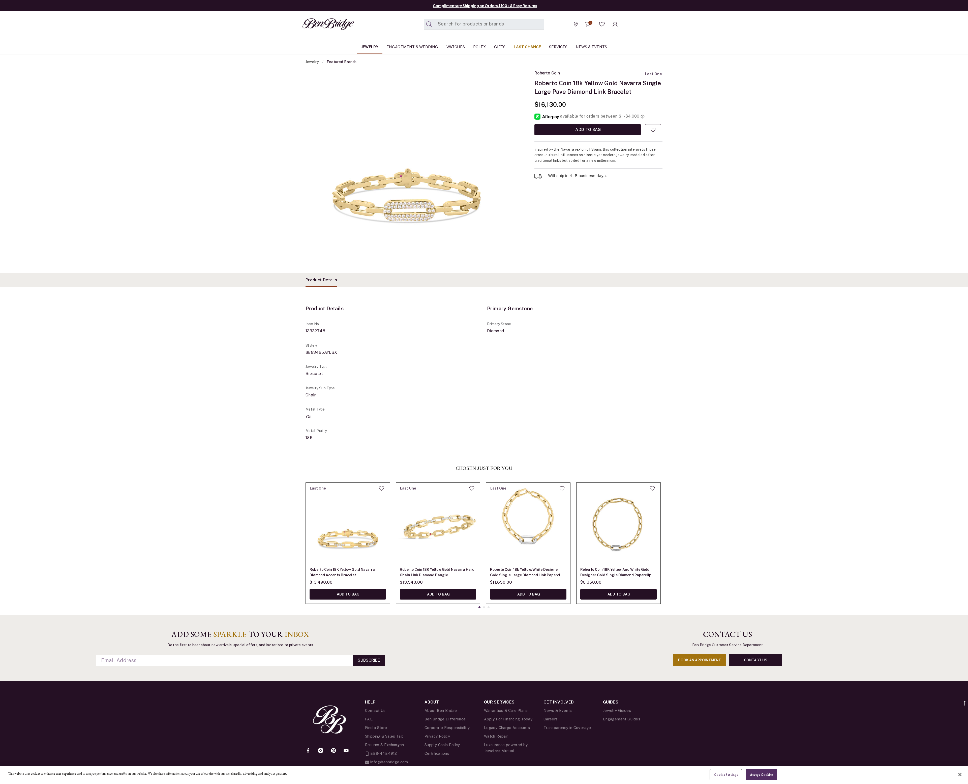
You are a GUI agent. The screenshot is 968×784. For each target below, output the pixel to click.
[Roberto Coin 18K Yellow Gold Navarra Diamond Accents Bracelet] (348, 525)
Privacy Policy (437, 736)
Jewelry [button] (369, 47)
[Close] (959, 774)
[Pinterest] (333, 751)
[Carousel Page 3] (489, 607)
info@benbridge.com (388, 762)
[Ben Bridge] (318, 24)
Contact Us (375, 710)
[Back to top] (965, 700)
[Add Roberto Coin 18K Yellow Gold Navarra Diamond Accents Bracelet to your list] (381, 488)
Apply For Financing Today (508, 719)
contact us (755, 660)
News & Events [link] (591, 47)
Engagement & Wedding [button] (412, 47)
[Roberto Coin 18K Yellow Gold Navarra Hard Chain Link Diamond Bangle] (438, 525)
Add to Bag (587, 129)
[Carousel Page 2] (484, 607)
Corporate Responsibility (447, 727)
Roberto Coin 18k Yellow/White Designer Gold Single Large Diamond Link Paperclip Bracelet (527, 572)
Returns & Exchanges (384, 745)
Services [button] (558, 47)
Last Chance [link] (527, 47)
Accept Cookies (761, 774)
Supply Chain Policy (442, 745)
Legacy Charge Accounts (507, 727)
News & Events (557, 710)
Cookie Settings (726, 774)
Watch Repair (496, 736)
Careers (550, 719)
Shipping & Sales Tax (384, 736)
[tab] (321, 280)
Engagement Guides (621, 719)
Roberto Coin (547, 73)
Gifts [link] (499, 47)
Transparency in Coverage (567, 727)
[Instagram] (320, 751)
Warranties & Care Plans (506, 710)
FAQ (369, 719)
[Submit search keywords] (429, 24)
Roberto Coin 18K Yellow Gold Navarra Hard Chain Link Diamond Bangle (437, 572)
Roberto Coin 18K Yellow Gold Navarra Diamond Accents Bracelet (342, 572)
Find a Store (376, 727)
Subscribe (369, 660)
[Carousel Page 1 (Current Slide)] (479, 607)
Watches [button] (455, 47)
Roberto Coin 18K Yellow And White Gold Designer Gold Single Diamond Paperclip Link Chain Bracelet (615, 572)
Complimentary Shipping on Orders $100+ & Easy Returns (485, 5)
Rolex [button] (479, 47)
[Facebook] (308, 751)
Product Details (321, 280)
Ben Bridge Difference (445, 719)
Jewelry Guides (617, 710)
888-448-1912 (383, 753)
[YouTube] (346, 751)
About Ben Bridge (441, 710)
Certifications (437, 753)
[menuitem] (369, 47)
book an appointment (699, 660)
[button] (602, 24)
